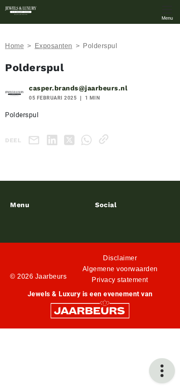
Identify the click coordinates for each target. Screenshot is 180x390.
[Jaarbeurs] (90, 310)
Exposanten (53, 45)
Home (14, 45)
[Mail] (36, 140)
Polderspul (100, 45)
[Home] (20, 10)
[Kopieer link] (105, 139)
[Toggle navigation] (167, 12)
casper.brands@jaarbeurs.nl (78, 88)
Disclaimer (120, 258)
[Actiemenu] (162, 370)
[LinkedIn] (54, 139)
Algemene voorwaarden (120, 268)
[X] (71, 139)
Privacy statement (120, 279)
